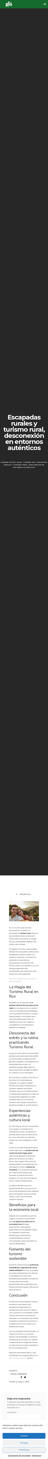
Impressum (36, 1455)
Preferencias (24, 1450)
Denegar (24, 1443)
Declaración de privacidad (19, 1455)
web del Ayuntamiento (18, 1358)
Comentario (12, 1412)
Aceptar (24, 1435)
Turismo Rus (25, 894)
